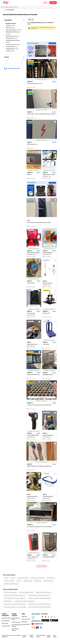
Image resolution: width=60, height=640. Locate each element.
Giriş (45, 2)
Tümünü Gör (52, 43)
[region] (41, 51)
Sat (54, 2)
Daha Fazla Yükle (41, 566)
